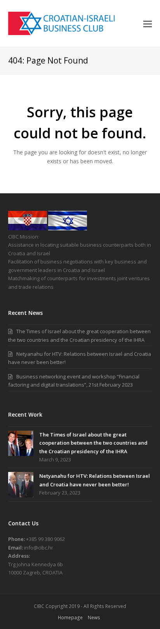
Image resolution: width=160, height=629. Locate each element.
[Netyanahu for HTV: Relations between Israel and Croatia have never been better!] (20, 484)
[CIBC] (27, 228)
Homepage (70, 617)
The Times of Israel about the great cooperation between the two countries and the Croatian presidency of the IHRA (93, 443)
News (94, 617)
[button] (147, 23)
